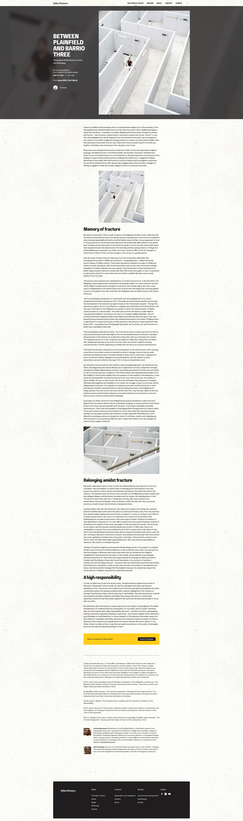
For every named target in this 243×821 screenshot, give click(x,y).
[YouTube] (169, 794)
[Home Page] (60, 3)
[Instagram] (165, 794)
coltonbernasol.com (107, 742)
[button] (187, 3)
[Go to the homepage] (68, 790)
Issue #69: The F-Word (67, 80)
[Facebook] (162, 794)
